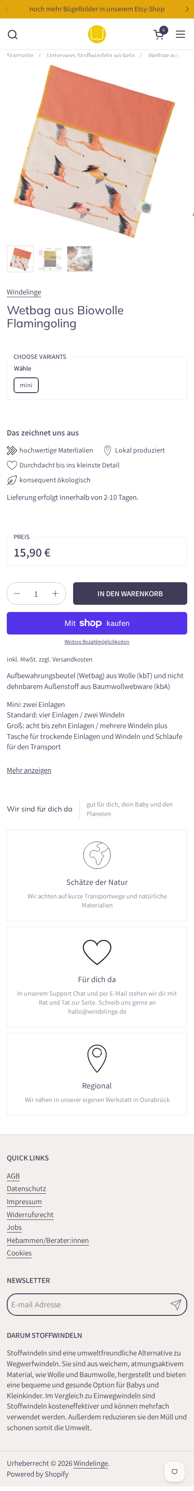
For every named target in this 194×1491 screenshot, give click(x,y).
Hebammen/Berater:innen (48, 1240)
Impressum (24, 1201)
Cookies (19, 1253)
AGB (13, 1176)
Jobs (14, 1227)
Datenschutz (26, 1188)
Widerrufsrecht (30, 1214)
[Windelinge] (97, 34)
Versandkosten (72, 659)
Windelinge (24, 292)
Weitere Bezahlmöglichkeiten (97, 641)
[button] (12, 34)
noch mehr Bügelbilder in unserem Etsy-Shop (97, 9)
